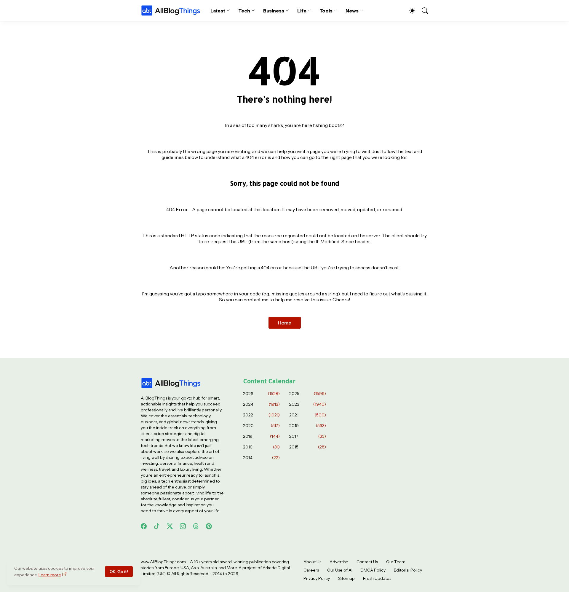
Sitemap (346, 578)
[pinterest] (209, 526)
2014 (261, 457)
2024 (261, 404)
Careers (311, 570)
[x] (170, 526)
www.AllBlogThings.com (163, 561)
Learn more (50, 574)
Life (301, 11)
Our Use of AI (339, 570)
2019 (307, 425)
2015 (307, 447)
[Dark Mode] (409, 11)
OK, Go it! (119, 571)
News (352, 11)
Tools (326, 11)
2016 (261, 447)
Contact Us (367, 561)
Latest (218, 11)
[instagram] (183, 526)
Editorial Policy (408, 570)
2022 (261, 415)
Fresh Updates (377, 578)
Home (284, 323)
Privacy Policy (316, 578)
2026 (261, 393)
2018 (261, 436)
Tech (244, 11)
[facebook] (144, 526)
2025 (307, 393)
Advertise (339, 561)
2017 (307, 436)
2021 (307, 415)
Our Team (395, 561)
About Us (312, 561)
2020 (261, 425)
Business (273, 11)
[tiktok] (157, 526)
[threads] (196, 526)
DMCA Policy (373, 570)
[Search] (422, 11)
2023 (307, 404)
